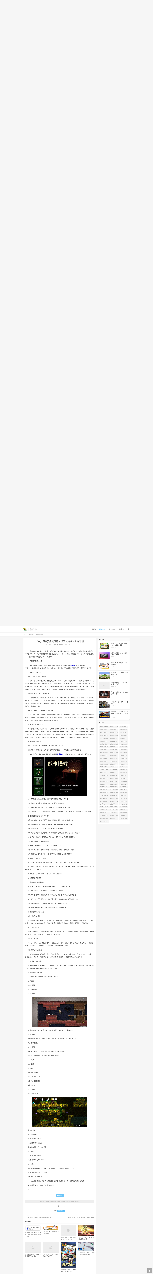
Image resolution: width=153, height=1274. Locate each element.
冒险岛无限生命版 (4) (123, 799)
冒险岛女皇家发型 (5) (113, 770)
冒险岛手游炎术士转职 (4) (103, 799)
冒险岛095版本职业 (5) (124, 764)
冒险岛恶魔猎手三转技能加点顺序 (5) (103, 759)
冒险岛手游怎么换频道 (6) (123, 742)
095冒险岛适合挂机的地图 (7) (104, 739)
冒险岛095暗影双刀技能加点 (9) (114, 727)
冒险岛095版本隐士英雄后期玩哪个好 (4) (104, 807)
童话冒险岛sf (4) (113, 804)
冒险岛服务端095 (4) (104, 793)
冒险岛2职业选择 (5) (124, 770)
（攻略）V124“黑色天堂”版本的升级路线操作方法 (39, 1217)
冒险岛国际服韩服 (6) (123, 753)
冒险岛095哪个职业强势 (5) (104, 779)
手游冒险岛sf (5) (113, 761)
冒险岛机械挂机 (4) (113, 796)
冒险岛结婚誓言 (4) (103, 802)
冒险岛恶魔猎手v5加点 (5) (113, 784)
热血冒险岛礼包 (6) (123, 750)
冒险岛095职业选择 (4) (114, 810)
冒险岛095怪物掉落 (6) (104, 753)
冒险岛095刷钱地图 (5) (124, 779)
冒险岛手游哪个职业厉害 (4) (123, 807)
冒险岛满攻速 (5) (104, 772)
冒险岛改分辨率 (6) (113, 750)
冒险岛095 (112, 629)
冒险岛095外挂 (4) (123, 796)
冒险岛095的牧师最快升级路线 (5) (104, 770)
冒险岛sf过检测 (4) (123, 804)
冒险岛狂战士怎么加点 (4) (123, 816)
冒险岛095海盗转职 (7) (114, 736)
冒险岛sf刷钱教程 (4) (103, 822)
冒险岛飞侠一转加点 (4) (113, 819)
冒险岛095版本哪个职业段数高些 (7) (114, 733)
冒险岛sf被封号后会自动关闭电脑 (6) (123, 747)
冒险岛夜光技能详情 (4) (123, 793)
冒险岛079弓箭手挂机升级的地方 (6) (114, 753)
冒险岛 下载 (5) (123, 781)
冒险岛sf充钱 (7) (103, 735)
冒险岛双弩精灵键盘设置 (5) (123, 787)
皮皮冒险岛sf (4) (103, 789)
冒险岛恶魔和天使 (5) (113, 764)
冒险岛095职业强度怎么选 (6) (104, 747)
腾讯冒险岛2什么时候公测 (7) (124, 739)
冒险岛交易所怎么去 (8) (103, 730)
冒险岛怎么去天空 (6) (103, 756)
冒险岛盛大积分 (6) (103, 744)
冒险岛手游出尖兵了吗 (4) (123, 802)
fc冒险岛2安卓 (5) (103, 784)
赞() (60, 1195)
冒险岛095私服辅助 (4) (114, 799)
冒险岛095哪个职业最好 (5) (124, 762)
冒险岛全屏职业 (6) (103, 750)
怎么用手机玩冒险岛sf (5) (123, 759)
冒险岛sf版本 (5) (123, 767)
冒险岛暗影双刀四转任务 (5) (113, 776)
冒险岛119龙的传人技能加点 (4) (104, 796)
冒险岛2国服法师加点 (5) (104, 776)
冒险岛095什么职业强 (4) (124, 790)
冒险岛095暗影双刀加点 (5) (114, 759)
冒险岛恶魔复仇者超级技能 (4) (123, 813)
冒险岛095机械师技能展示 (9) (104, 727)
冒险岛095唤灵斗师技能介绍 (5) (114, 773)
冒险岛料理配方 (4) (103, 813)
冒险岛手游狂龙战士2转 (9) (123, 727)
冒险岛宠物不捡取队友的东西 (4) (123, 810)
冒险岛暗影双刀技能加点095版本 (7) (124, 733)
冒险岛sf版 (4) (103, 804)
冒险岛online (25, 629)
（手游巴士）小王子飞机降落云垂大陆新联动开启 (80, 1217)
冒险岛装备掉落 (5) (123, 773)
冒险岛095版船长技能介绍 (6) (114, 744)
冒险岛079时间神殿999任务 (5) (124, 784)
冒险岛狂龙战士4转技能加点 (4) (114, 793)
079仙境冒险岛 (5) (113, 767)
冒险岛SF (122, 629)
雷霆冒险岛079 (61, 1210)
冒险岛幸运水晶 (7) (123, 730)
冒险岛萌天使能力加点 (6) (103, 742)
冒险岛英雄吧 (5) (104, 781)
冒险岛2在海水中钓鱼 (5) (114, 782)
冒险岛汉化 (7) (113, 729)
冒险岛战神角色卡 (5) (103, 767)
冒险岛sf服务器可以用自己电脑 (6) (113, 742)
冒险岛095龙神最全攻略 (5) (104, 764)
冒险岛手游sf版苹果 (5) (103, 787)
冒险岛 (94, 629)
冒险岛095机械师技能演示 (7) (124, 736)
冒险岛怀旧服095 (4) (104, 816)
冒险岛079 (102, 629)
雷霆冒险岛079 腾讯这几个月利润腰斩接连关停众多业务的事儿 (33, 1234)
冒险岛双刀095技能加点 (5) (114, 779)
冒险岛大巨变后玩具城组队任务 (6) (123, 744)
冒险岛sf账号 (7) (103, 732)
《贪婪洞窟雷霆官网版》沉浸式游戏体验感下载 (60, 641)
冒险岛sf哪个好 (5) (103, 762)
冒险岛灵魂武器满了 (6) (113, 756)
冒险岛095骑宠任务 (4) (104, 819)
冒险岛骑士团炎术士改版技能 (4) (123, 819)
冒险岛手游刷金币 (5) (113, 787)
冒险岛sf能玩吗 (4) (113, 807)
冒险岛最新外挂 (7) (113, 739)
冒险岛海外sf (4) (103, 809)
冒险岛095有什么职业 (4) (114, 802)
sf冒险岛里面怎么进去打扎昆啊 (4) (113, 813)
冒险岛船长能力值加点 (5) (123, 776)
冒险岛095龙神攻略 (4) (114, 790)
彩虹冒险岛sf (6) (113, 747)
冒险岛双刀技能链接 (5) (123, 756)
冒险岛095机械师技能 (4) (114, 816)
